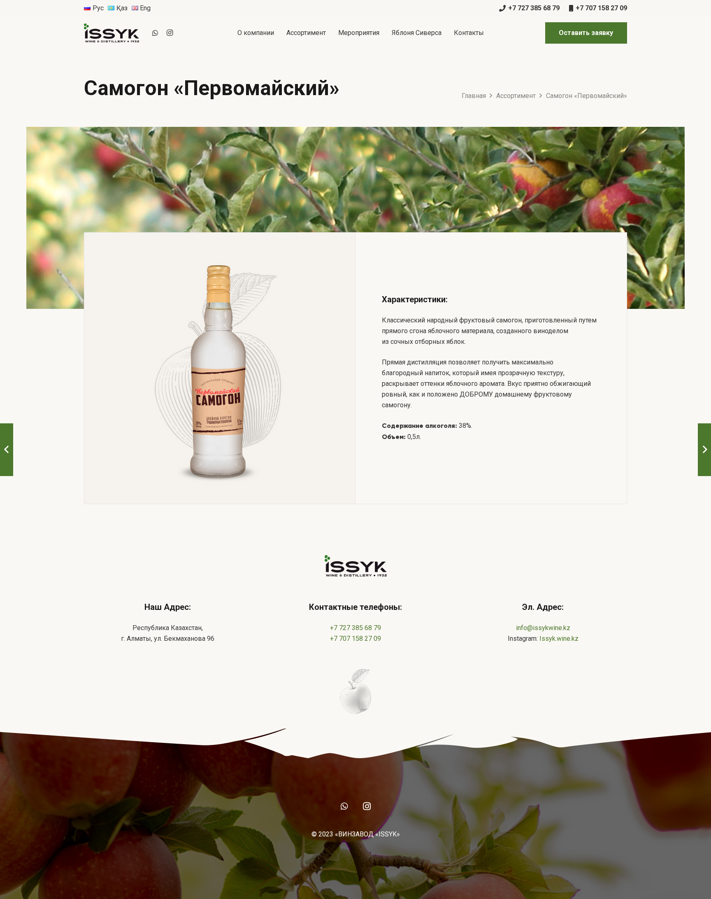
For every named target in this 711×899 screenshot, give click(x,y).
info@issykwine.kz (543, 628)
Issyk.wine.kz (559, 638)
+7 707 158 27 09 (355, 638)
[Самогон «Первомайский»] (219, 368)
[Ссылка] (111, 32)
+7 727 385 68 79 (355, 628)
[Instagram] (170, 33)
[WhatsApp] (155, 33)
